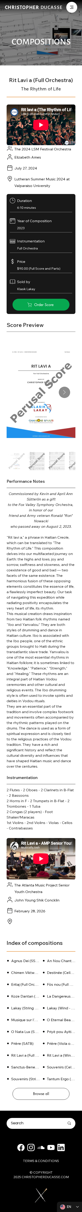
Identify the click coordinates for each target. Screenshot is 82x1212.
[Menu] (71, 7)
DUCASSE (34, 7)
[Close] (21, 1147)
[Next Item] (64, 392)
